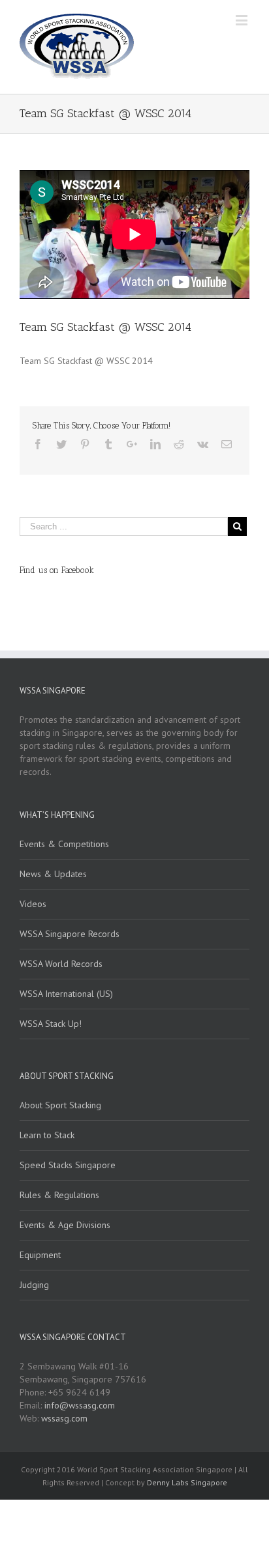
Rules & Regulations (59, 1195)
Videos (33, 904)
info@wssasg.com (79, 1405)
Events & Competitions (64, 844)
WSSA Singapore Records (69, 934)
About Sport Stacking (60, 1105)
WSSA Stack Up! (51, 1024)
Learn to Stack (47, 1135)
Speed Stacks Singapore (68, 1165)
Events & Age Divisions (65, 1225)
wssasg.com (64, 1418)
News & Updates (53, 874)
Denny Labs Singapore (187, 1482)
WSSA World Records (61, 964)
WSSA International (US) (66, 994)
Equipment (40, 1255)
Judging (34, 1285)
